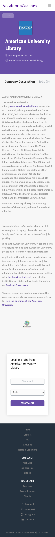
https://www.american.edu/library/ (26, 60)
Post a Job (27, 463)
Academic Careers (13, 532)
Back (9, 16)
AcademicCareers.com (17, 285)
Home (27, 429)
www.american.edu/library (24, 106)
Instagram (30, 514)
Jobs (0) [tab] (44, 81)
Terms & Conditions (27, 450)
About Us (27, 444)
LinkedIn (30, 519)
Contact (27, 435)
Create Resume (27, 491)
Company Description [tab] (20, 81)
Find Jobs (27, 486)
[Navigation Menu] (49, 5)
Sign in (27, 473)
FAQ (27, 439)
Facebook (29, 504)
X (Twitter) (30, 509)
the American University (20, 277)
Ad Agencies (27, 468)
